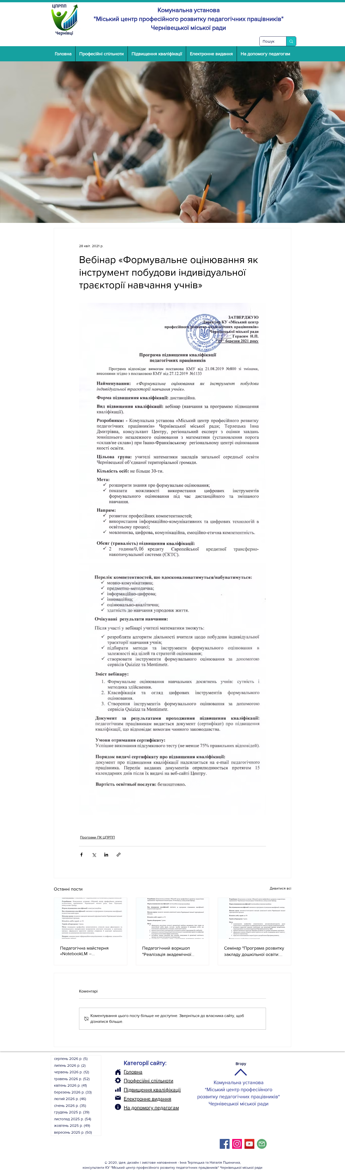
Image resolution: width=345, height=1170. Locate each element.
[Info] (118, 1107)
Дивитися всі (280, 888)
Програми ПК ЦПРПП (97, 837)
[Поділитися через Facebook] (81, 854)
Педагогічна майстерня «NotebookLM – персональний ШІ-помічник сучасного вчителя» (88, 951)
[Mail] (118, 1098)
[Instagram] (237, 1144)
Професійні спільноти (148, 1080)
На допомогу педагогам (151, 1107)
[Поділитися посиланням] (118, 854)
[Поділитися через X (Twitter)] (93, 854)
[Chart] (118, 1089)
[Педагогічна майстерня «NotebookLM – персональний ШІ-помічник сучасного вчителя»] (90, 918)
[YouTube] (249, 1144)
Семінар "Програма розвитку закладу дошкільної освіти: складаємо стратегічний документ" (254, 951)
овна (136, 1072)
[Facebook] (225, 1144)
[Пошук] (291, 41)
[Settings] (118, 1080)
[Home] (118, 1072)
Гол (127, 1072)
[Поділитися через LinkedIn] (106, 854)
